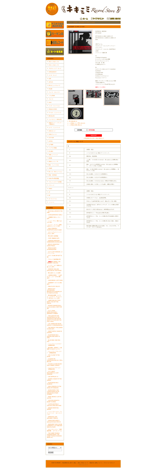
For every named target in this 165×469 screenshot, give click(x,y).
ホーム (70, 22)
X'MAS (50, 188)
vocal (50, 102)
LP (49, 192)
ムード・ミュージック (54, 127)
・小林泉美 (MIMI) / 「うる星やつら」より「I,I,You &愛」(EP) (54, 277)
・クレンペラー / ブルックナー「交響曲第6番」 (54, 352)
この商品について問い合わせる (77, 123)
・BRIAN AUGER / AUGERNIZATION (52, 248)
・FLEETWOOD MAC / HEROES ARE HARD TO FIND (53, 336)
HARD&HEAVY (53, 72)
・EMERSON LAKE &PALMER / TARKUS (52, 417)
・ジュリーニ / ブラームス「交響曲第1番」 (53, 368)
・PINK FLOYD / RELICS (53, 286)
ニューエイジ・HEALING (55, 119)
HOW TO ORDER (56, 462)
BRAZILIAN (52, 116)
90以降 (50, 89)
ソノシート (51, 202)
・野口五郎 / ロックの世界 (53, 273)
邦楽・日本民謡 (53, 175)
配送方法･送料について (96, 462)
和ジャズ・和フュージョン (55, 171)
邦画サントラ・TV (53, 161)
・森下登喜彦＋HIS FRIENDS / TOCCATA (53, 262)
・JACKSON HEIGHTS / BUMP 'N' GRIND (53, 401)
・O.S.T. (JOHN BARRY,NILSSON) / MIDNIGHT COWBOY (52, 312)
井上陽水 (51, 151)
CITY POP (51, 137)
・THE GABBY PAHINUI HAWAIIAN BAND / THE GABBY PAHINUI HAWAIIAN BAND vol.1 (54, 435)
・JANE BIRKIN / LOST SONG (55, 280)
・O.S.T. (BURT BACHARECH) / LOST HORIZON (53, 373)
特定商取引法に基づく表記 (69, 462)
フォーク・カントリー (54, 92)
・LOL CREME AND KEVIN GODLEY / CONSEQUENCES (54, 324)
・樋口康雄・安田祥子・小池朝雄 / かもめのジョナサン (54, 348)
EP (49, 195)
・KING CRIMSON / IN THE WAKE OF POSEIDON (54, 387)
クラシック (51, 185)
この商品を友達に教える (75, 125)
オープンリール (53, 199)
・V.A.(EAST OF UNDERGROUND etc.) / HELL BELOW (55, 360)
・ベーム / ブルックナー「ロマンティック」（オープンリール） (54, 413)
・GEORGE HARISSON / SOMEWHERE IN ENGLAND (54, 241)
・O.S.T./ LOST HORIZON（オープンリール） (55, 252)
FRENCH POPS (53, 109)
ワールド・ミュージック (55, 112)
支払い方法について (83, 462)
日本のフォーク (53, 134)
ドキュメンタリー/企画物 (55, 182)
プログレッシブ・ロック (55, 68)
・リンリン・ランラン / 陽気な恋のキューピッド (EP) (54, 225)
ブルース (51, 99)
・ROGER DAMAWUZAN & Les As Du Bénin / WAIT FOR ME (54, 307)
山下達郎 (51, 144)
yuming (50, 141)
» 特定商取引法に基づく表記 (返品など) (94, 138)
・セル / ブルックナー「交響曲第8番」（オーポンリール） (55, 430)
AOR (50, 78)
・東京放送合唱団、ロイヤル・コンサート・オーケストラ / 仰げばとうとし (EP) (54, 297)
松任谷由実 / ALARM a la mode (87, 22)
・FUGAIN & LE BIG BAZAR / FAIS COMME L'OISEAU (54, 364)
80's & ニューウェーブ (54, 85)
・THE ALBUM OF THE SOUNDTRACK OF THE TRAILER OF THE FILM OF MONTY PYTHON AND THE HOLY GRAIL (54, 318)
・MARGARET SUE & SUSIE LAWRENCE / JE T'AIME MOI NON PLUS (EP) (54, 426)
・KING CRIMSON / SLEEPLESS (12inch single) (54, 229)
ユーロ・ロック (53, 75)
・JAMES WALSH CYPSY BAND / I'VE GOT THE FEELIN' (54, 302)
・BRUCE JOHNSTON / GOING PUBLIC (53, 245)
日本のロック (52, 131)
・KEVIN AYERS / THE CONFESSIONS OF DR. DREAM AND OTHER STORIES (53, 392)
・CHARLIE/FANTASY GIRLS (54, 215)
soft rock (51, 82)
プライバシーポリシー (109, 462)
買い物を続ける (73, 121)
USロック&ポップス (54, 65)
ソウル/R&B (52, 95)
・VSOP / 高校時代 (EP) (53, 238)
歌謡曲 (50, 158)
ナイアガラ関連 (53, 148)
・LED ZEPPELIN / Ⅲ (52, 376)
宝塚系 (50, 168)
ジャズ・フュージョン (54, 105)
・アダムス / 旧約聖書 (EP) (54, 259)
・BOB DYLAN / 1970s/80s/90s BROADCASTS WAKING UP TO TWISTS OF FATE (54, 291)
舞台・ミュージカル (54, 165)
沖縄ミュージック (53, 154)
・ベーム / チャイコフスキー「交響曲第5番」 (54, 344)
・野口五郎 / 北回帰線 (52, 236)
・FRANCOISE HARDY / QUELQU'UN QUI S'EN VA (54, 421)
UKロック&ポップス (54, 61)
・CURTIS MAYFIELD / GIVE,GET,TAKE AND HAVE (54, 404)
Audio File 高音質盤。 (54, 178)
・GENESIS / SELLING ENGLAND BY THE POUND (54, 269)
